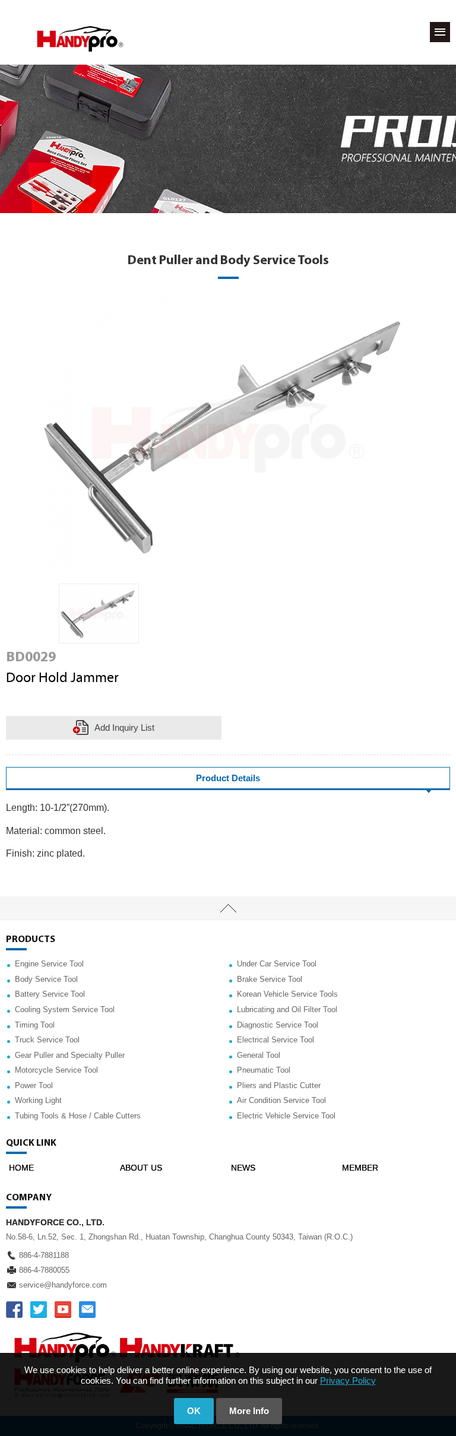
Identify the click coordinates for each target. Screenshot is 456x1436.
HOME (21, 1167)
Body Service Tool (46, 979)
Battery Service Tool (50, 994)
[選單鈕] (440, 32)
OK (194, 1411)
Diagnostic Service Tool (277, 1024)
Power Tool (34, 1085)
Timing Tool (35, 1024)
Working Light (38, 1100)
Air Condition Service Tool (281, 1100)
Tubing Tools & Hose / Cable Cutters (78, 1115)
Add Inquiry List (124, 727)
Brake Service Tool (269, 979)
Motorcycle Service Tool (56, 1070)
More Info (249, 1411)
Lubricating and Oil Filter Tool (287, 1009)
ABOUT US (141, 1167)
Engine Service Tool (49, 963)
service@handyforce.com (63, 1284)
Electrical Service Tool (275, 1039)
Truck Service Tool (47, 1039)
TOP (228, 908)
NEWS (243, 1167)
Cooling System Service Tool (65, 1009)
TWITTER (38, 1309)
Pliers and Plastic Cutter (279, 1085)
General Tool (258, 1055)
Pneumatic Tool (263, 1070)
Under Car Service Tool (276, 963)
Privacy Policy (348, 1380)
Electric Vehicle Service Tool (286, 1115)
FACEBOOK (14, 1309)
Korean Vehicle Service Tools (287, 994)
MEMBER (360, 1167)
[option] (99, 613)
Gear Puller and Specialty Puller (70, 1055)
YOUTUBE (63, 1309)
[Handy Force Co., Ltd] (80, 39)
